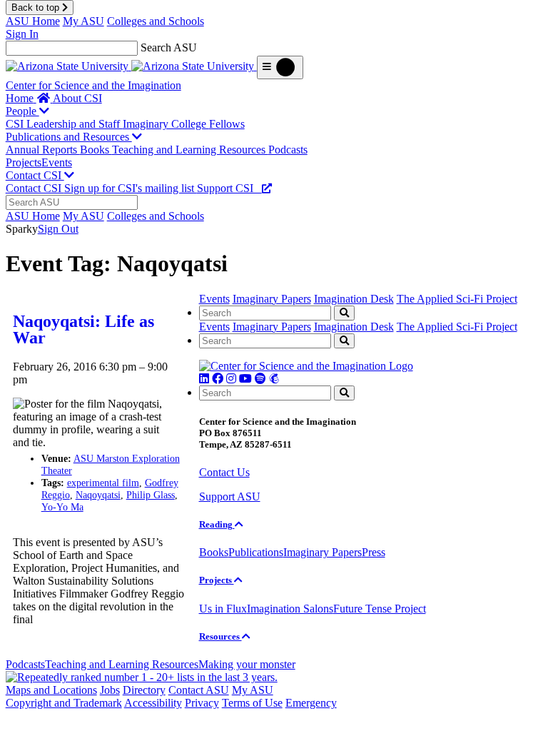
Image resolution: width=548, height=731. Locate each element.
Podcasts (288, 149)
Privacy (202, 703)
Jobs (110, 690)
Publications (255, 552)
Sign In (22, 34)
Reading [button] (217, 524)
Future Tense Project (379, 609)
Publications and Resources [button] (69, 137)
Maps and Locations (51, 690)
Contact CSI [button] (35, 175)
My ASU (83, 21)
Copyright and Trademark (64, 703)
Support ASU (229, 496)
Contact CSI (35, 188)
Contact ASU (198, 690)
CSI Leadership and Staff (64, 124)
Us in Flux (223, 609)
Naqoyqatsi (98, 494)
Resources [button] (220, 636)
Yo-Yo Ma (62, 507)
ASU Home (33, 21)
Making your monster (246, 664)
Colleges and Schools (155, 21)
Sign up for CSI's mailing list (130, 188)
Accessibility (153, 703)
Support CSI (229, 188)
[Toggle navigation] (280, 67)
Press (373, 552)
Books (96, 149)
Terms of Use (252, 703)
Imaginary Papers (272, 299)
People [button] (22, 111)
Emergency (311, 703)
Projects (23, 162)
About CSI (77, 98)
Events (56, 162)
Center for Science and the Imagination (93, 85)
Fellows (227, 124)
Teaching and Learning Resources (190, 149)
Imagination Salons (290, 609)
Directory (144, 690)
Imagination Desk (354, 299)
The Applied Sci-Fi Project (457, 299)
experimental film (103, 482)
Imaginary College (166, 124)
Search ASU (169, 47)
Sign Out (58, 229)
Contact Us (224, 472)
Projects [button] (216, 580)
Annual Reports (43, 149)
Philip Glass (150, 494)
